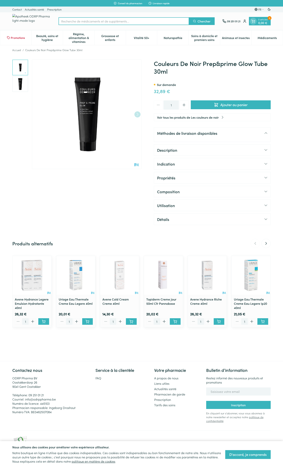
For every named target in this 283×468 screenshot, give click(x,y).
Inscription (238, 405)
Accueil (16, 50)
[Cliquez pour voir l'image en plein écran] (86, 114)
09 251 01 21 (36, 395)
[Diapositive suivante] (266, 243)
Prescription (54, 9)
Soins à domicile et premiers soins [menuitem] (205, 38)
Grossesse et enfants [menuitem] (113, 38)
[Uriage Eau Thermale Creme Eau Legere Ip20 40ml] (251, 275)
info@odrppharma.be (40, 399)
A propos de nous (166, 378)
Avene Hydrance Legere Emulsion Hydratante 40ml (32, 303)
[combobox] (124, 21)
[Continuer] (137, 114)
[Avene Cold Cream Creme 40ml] (119, 275)
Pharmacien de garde (169, 394)
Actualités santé (34, 9)
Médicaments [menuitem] (270, 39)
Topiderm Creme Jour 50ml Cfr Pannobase (161, 301)
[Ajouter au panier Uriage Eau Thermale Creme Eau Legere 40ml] (87, 321)
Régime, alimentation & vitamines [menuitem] (81, 38)
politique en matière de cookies (93, 461)
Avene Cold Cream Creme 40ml (115, 301)
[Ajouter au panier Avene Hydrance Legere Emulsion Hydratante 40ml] (43, 321)
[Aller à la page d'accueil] (31, 21)
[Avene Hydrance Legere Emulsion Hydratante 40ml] (32, 275)
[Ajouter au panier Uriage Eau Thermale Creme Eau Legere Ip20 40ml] (262, 321)
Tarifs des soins (164, 405)
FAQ (98, 378)
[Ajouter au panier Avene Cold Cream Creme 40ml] (131, 321)
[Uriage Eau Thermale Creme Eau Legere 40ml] (75, 275)
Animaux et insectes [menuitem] (236, 39)
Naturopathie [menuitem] (176, 39)
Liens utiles (161, 383)
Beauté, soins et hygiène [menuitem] (49, 38)
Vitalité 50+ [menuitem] (145, 39)
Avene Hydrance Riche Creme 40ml (206, 301)
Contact (17, 9)
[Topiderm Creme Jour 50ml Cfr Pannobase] (163, 275)
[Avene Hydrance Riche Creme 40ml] (207, 275)
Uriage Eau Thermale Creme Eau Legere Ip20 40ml (250, 303)
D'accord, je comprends (248, 454)
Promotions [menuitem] (18, 38)
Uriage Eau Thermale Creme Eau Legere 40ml (76, 301)
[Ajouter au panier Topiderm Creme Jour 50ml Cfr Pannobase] (175, 321)
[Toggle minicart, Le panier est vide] (253, 21)
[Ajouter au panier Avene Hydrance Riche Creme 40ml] (219, 321)
